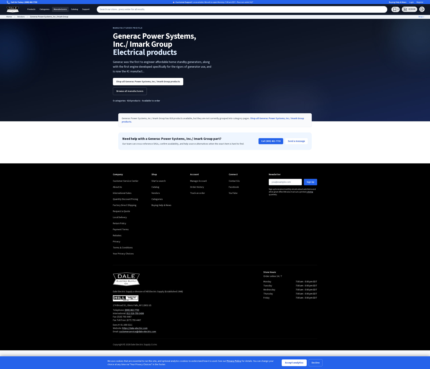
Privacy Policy (234, 361)
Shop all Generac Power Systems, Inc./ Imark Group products (148, 81)
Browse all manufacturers (129, 91)
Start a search (159, 181)
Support (86, 9)
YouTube (233, 193)
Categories (45, 9)
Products (31, 9)
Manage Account (198, 181)
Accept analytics (294, 362)
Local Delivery (120, 217)
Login (411, 2)
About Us (117, 187)
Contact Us (234, 181)
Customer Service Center (125, 181)
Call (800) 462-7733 (271, 141)
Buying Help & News (397, 2)
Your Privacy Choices (123, 253)
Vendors (156, 193)
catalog (309, 191)
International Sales (122, 193)
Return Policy (119, 223)
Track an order (197, 193)
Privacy (116, 241)
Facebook (234, 187)
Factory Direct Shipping (124, 205)
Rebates (117, 235)
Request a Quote (121, 211)
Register (420, 2)
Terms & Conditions (123, 247)
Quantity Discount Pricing (125, 199)
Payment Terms (121, 229)
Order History (197, 187)
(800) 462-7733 (30, 2)
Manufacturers (60, 9)
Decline (316, 362)
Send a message (296, 141)
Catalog (74, 9)
